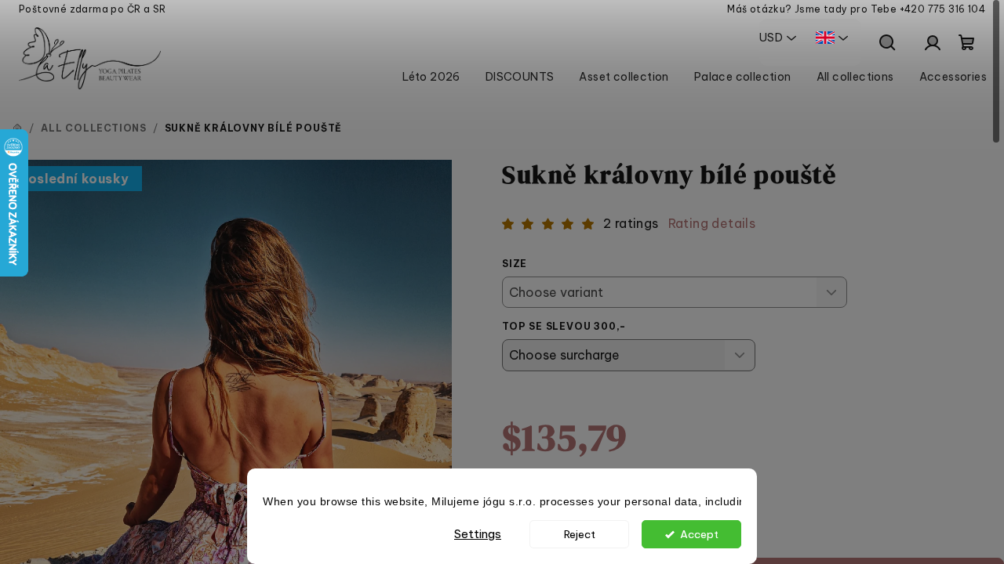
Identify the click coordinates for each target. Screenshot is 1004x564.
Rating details (712, 223)
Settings (477, 533)
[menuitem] (431, 77)
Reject (579, 534)
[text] (502, 502)
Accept (699, 534)
